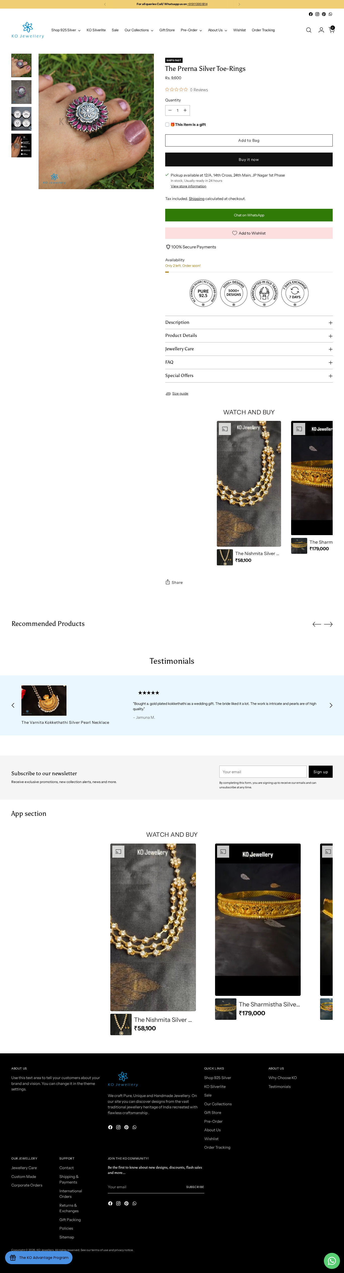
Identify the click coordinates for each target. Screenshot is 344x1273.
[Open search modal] (309, 30)
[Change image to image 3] (21, 119)
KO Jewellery (45, 1250)
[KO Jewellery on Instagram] (317, 14)
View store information (188, 186)
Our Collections (218, 1104)
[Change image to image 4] (21, 145)
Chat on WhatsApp (249, 215)
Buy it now (249, 159)
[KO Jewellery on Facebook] (310, 14)
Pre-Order (213, 1121)
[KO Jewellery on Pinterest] (324, 14)
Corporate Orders (26, 1185)
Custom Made (23, 1176)
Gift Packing (70, 1219)
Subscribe (195, 1187)
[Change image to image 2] (21, 92)
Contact (66, 1167)
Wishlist (211, 1138)
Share (177, 582)
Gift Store (212, 1112)
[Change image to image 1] (21, 65)
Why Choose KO (282, 1077)
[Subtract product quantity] (170, 110)
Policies (66, 1228)
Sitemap (66, 1237)
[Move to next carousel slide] (328, 624)
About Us (212, 1129)
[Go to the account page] (319, 30)
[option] (249, 493)
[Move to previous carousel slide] (317, 624)
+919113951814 (197, 4)
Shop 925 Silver (217, 1077)
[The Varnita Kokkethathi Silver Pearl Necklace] (66, 700)
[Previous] (105, 4)
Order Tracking (217, 1147)
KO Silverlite (215, 1086)
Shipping (196, 198)
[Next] (239, 4)
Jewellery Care (24, 1167)
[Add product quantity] (185, 110)
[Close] (331, 1235)
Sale (208, 1095)
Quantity (173, 100)
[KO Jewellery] (27, 30)
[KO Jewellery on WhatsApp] (330, 14)
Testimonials (279, 1086)
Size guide (180, 393)
